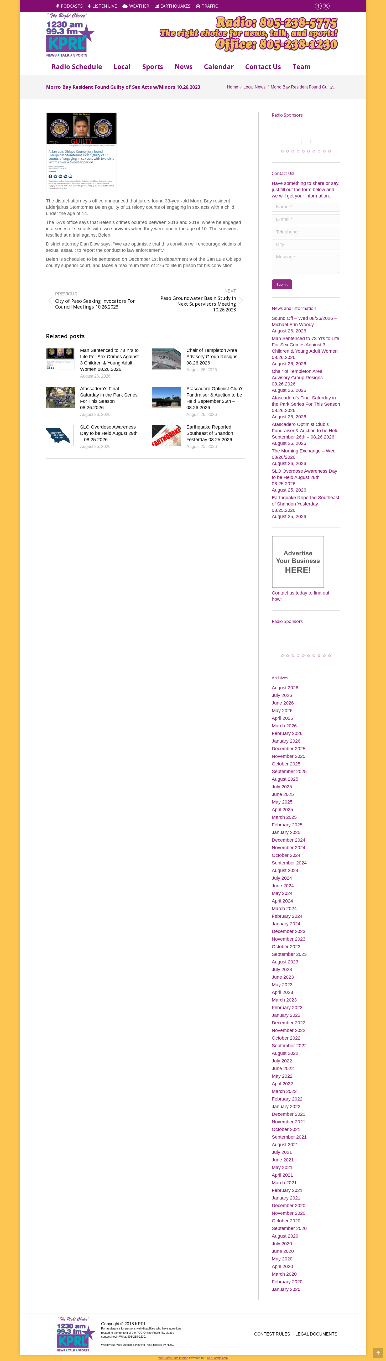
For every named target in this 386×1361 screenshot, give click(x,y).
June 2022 (283, 1075)
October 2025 (286, 770)
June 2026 (283, 709)
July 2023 (282, 976)
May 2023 (282, 991)
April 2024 (282, 907)
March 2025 (284, 824)
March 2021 (284, 1189)
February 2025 (287, 831)
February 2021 (287, 1197)
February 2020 (287, 1288)
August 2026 (285, 694)
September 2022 (289, 1052)
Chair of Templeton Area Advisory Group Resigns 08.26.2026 (211, 357)
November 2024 (288, 854)
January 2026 (286, 747)
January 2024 (286, 930)
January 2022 (286, 1113)
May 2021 (282, 1174)
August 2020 (285, 1242)
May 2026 (282, 717)
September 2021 (289, 1143)
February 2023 (287, 1014)
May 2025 (282, 808)
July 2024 (282, 885)
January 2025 (286, 839)
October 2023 (286, 953)
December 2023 (288, 938)
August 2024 (285, 877)
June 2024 (283, 892)
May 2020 (282, 1265)
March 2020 (284, 1281)
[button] (282, 154)
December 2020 (288, 1212)
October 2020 (286, 1227)
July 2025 (282, 793)
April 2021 (282, 1182)
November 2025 (288, 763)
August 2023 (285, 968)
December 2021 (288, 1121)
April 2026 (282, 725)
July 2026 (282, 702)
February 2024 (287, 923)
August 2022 (285, 1060)
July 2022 (282, 1067)
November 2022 (288, 1037)
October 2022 (286, 1044)
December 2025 (288, 755)
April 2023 (282, 999)
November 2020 (288, 1220)
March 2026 (284, 732)
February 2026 (287, 740)
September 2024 (289, 869)
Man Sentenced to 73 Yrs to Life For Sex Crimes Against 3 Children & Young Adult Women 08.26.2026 (109, 360)
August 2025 (285, 786)
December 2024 (288, 846)
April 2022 (282, 1090)
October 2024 (286, 862)
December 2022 (288, 1029)
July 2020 (282, 1250)
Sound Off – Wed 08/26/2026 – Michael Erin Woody (304, 324)
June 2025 (283, 801)
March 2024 (284, 915)
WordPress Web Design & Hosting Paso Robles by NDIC (137, 1351)
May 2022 (282, 1083)
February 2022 (287, 1105)
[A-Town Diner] (306, 141)
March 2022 (284, 1098)
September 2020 (289, 1235)
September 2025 (289, 778)
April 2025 (282, 816)
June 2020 (283, 1258)
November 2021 (288, 1128)
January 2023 (286, 1022)
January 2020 (286, 1296)
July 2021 (282, 1159)
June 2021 (283, 1166)
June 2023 (283, 984)
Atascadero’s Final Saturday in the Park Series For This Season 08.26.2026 (109, 398)
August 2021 (285, 1151)
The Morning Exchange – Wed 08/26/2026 (304, 457)
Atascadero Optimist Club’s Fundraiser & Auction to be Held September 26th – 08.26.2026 (214, 398)
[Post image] (60, 358)
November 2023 (288, 945)
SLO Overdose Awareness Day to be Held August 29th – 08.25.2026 (109, 433)
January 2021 (286, 1204)
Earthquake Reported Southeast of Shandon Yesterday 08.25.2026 (209, 433)
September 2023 (289, 961)
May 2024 (282, 900)
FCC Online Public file (150, 1339)
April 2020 (282, 1273)
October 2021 (286, 1136)
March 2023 (284, 1006)
